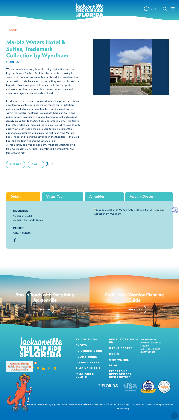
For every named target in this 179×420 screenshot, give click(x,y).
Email (36, 164)
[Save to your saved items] (52, 164)
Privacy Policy (123, 408)
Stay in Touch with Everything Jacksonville (19, 366)
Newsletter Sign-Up (123, 341)
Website (15, 164)
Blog (113, 365)
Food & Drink (86, 356)
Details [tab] (16, 196)
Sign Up (45, 309)
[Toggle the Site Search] (165, 9)
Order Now (134, 309)
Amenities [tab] (96, 196)
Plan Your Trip (88, 368)
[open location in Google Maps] (130, 211)
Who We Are (119, 359)
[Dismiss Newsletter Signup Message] (35, 363)
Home (13, 30)
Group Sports (120, 348)
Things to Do (86, 339)
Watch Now (62, 404)
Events (81, 345)
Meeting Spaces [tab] (141, 196)
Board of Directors (108, 404)
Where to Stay (88, 362)
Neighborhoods (89, 350)
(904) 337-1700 (22, 233)
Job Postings (123, 404)
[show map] (47, 164)
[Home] (89, 11)
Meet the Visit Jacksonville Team (84, 404)
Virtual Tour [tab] (55, 196)
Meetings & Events (85, 375)
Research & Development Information (120, 374)
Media (114, 354)
